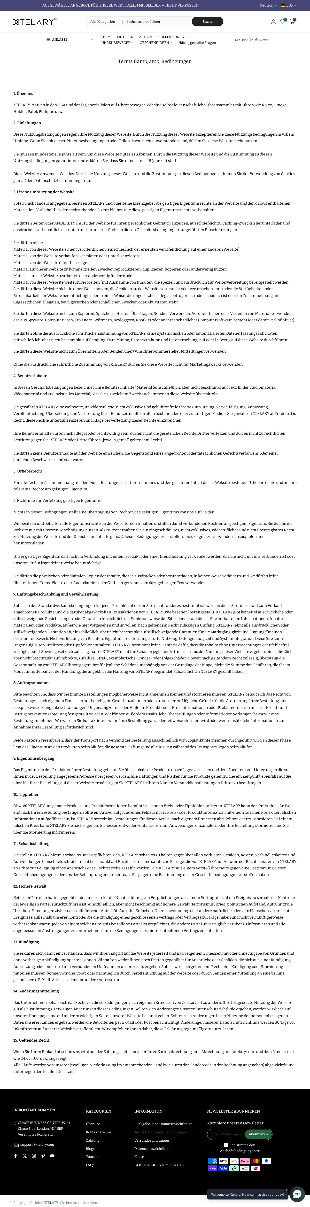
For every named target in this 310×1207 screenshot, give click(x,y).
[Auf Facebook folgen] (15, 1156)
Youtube (92, 1157)
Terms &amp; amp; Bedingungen (160, 1132)
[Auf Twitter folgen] (25, 1156)
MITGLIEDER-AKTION (134, 37)
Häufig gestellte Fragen (197, 43)
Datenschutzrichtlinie (151, 1149)
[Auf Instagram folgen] (34, 1156)
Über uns (93, 1124)
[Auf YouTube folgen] (52, 1156)
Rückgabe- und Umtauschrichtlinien (163, 1124)
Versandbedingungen (151, 1140)
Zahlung (93, 1140)
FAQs (90, 1165)
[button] (256, 1194)
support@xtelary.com (253, 39)
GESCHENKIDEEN (154, 43)
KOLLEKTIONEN (171, 37)
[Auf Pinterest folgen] (43, 1156)
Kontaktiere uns (99, 1132)
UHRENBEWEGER (115, 43)
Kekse (139, 1157)
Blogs (90, 1149)
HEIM (105, 37)
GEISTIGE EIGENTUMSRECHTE (159, 1165)
